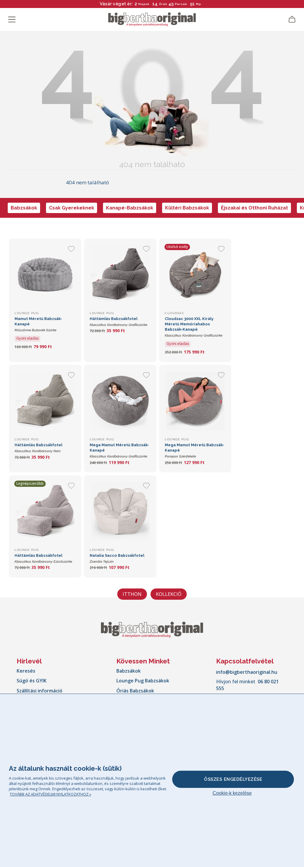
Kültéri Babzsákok (187, 208)
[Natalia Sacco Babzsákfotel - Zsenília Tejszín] (120, 511)
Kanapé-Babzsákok (129, 208)
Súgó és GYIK (32, 680)
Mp (198, 4)
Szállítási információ (39, 690)
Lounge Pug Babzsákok (142, 680)
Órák (163, 4)
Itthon (132, 594)
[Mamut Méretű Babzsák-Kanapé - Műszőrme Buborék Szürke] (44, 274)
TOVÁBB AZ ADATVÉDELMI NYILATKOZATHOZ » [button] (50, 794)
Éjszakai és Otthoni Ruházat (254, 208)
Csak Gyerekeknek (71, 208)
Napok (144, 4)
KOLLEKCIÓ (168, 594)
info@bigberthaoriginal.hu (246, 672)
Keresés (26, 671)
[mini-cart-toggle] (292, 19)
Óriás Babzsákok (135, 690)
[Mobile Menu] (12, 19)
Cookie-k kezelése (232, 793)
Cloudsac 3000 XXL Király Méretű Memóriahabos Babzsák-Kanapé (193, 326)
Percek (181, 4)
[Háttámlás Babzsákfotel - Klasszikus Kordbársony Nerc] (44, 400)
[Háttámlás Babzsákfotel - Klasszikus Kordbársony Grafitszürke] (120, 274)
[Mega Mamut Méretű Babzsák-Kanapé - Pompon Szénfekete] (195, 400)
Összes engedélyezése (233, 779)
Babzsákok (24, 208)
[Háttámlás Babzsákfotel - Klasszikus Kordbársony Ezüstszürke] (44, 511)
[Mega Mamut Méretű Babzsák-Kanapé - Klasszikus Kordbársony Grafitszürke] (120, 400)
